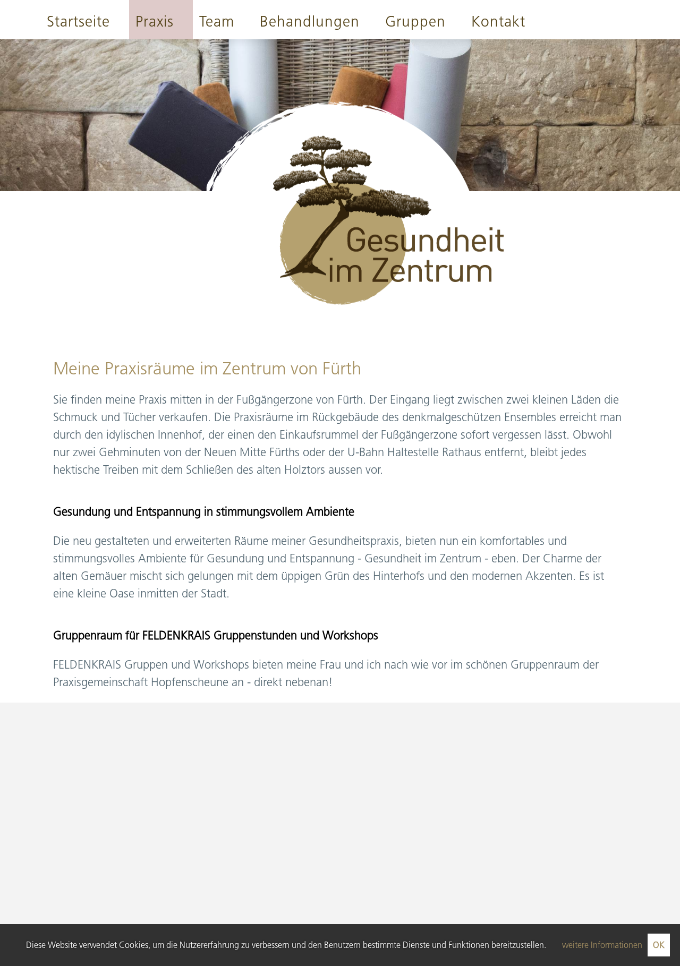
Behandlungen (310, 21)
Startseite (78, 21)
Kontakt (498, 21)
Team (216, 21)
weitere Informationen (602, 944)
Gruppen (415, 21)
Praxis (154, 21)
